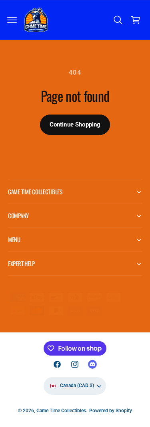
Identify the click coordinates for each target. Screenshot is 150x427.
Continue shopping (75, 124)
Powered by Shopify (110, 410)
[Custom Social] (92, 364)
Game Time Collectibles (61, 410)
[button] (12, 20)
